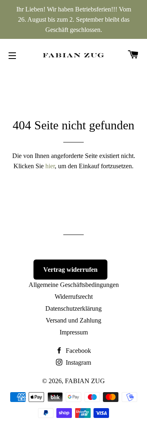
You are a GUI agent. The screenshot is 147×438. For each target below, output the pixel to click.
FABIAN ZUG (85, 380)
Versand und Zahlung (73, 320)
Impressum (74, 332)
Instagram (77, 362)
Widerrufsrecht (74, 296)
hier (50, 166)
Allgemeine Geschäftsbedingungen (74, 284)
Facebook (77, 350)
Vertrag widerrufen (70, 269)
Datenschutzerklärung (73, 308)
